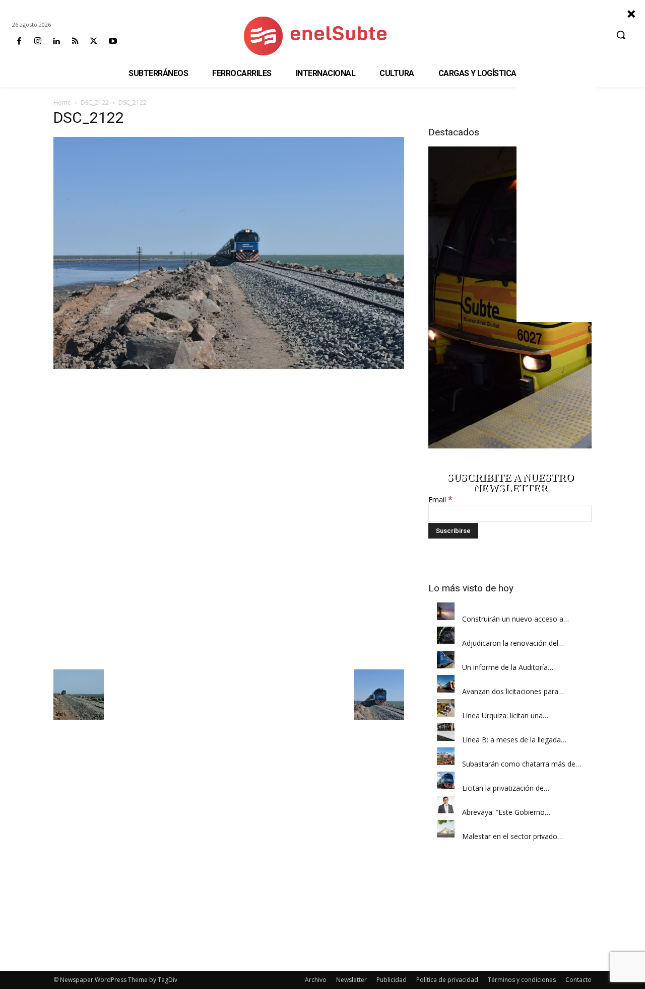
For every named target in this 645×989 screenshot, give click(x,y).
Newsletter (351, 979)
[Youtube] (112, 41)
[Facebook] (19, 41)
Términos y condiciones (522, 979)
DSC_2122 (95, 102)
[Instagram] (37, 41)
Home (62, 102)
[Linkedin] (56, 41)
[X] (94, 41)
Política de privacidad (447, 979)
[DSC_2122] (228, 366)
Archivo (316, 979)
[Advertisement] (228, 444)
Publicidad (391, 979)
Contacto (578, 979)
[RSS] (75, 41)
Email (440, 499)
